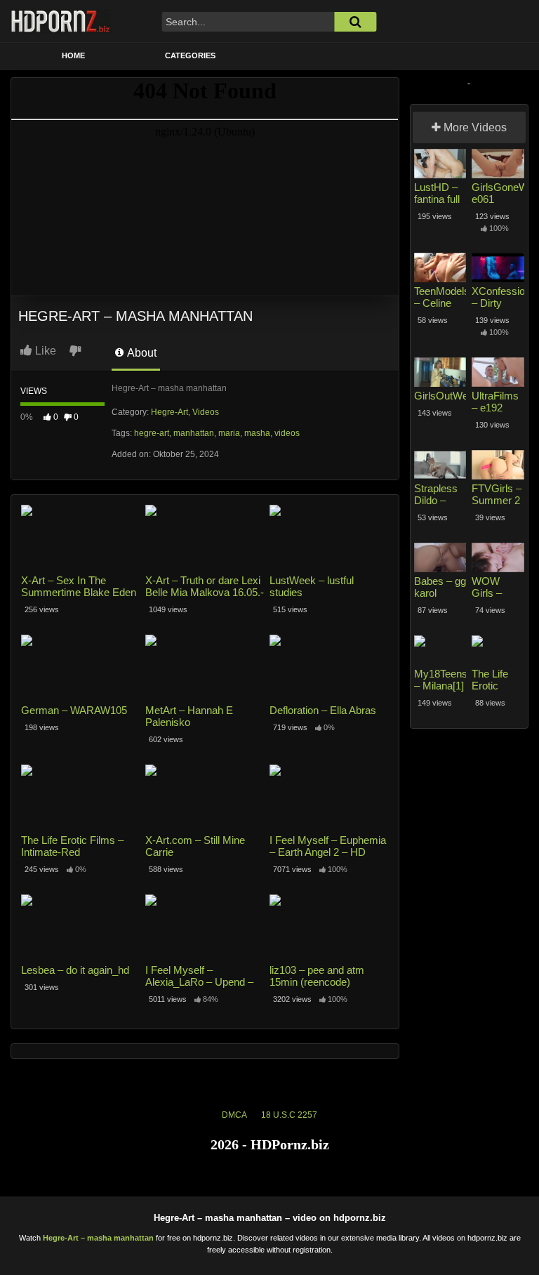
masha (257, 433)
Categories (190, 55)
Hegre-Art (169, 412)
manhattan (193, 433)
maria (229, 433)
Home (73, 55)
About (141, 353)
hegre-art (151, 433)
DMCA (234, 1115)
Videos (205, 412)
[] (355, 22)
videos (287, 433)
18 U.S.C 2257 (289, 1115)
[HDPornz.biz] (61, 21)
